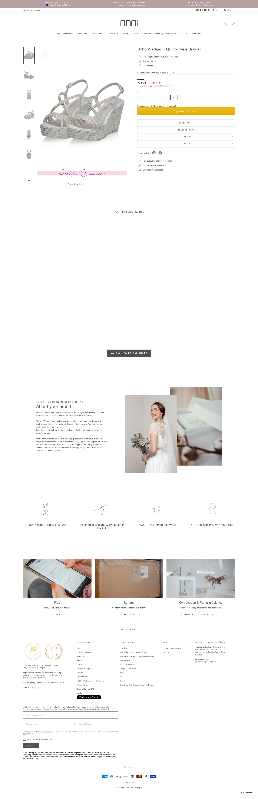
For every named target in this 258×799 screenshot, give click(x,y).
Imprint (79, 693)
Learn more (128, 614)
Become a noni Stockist (172, 648)
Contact (80, 664)
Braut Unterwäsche (142, 33)
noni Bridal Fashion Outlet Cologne (133, 652)
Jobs (121, 677)
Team (122, 681)
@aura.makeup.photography (205, 662)
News (122, 673)
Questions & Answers (31, 10)
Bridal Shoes (97, 33)
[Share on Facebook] (160, 153)
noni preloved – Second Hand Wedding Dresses (138, 656)
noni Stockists (125, 660)
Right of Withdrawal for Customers (90, 681)
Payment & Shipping (85, 669)
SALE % (183, 33)
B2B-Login (167, 652)
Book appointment (65, 33)
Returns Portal (82, 677)
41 (182, 97)
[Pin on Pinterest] (154, 153)
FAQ (78, 648)
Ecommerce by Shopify (133, 787)
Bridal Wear (82, 33)
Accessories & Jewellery (118, 33)
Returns (80, 673)
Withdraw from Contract (89, 697)
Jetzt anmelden (31, 746)
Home (122, 629)
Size (139, 92)
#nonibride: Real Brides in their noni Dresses (137, 685)
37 (149, 97)
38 (157, 97)
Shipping (151, 86)
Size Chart (81, 656)
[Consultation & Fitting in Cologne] (200, 578)
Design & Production (128, 669)
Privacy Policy (82, 685)
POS (117, 787)
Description (186, 123)
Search (79, 660)
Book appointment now (201, 614)
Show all (57, 614)
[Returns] (129, 578)
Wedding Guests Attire (165, 33)
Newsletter (124, 648)
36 (141, 97)
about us (35, 687)
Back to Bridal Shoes (131, 353)
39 (166, 97)
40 (174, 97)
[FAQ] (57, 578)
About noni (196, 33)
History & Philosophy (128, 664)
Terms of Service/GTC (85, 689)
